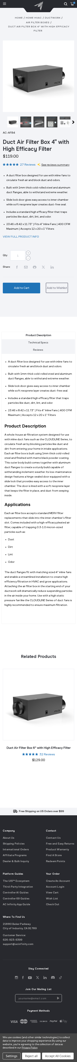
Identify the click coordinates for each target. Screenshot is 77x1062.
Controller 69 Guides (16, 898)
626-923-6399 (12, 939)
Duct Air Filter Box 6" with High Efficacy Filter (39, 748)
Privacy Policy (29, 1047)
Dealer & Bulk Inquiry (16, 861)
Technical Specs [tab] (38, 342)
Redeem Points (55, 861)
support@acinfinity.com (18, 944)
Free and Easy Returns (60, 843)
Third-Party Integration (18, 887)
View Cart (52, 892)
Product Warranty (57, 849)
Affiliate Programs (15, 855)
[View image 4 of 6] (52, 122)
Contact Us (53, 837)
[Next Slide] (73, 123)
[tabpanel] (38, 490)
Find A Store (54, 855)
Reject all (31, 1056)
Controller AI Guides (15, 892)
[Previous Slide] (4, 123)
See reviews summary (55, 165)
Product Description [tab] (38, 335)
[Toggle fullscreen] (38, 76)
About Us (8, 837)
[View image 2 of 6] (25, 122)
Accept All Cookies (58, 1056)
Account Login (55, 887)
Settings (11, 1056)
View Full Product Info (21, 236)
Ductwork (53, 18)
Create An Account (58, 881)
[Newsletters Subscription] (58, 998)
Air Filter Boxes (38, 22)
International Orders (16, 849)
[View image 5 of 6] (65, 122)
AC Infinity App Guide (16, 904)
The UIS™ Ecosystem (16, 881)
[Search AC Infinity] (65, 3)
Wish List (52, 898)
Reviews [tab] (38, 350)
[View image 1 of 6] (12, 122)
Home (19, 18)
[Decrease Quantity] (28, 258)
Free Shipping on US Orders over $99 (41, 811)
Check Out (52, 904)
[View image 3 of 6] (38, 122)
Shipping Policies (13, 843)
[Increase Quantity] (28, 253)
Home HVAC (34, 18)
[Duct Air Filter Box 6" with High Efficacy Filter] (38, 704)
